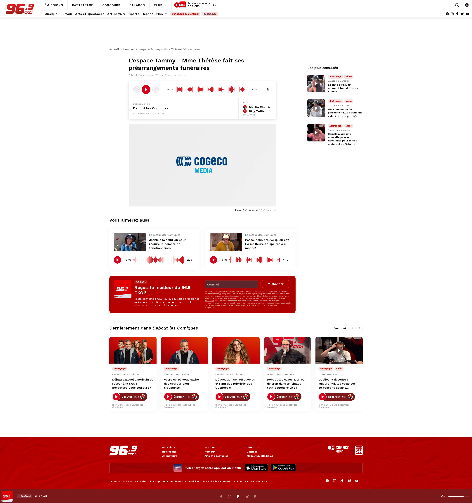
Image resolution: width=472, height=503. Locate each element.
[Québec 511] (359, 453)
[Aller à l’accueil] (20, 9)
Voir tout (340, 328)
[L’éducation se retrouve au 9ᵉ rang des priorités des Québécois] (236, 350)
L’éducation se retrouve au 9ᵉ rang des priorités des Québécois (235, 383)
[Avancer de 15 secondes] (155, 89)
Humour (209, 451)
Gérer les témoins (172, 481)
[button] (220, 496)
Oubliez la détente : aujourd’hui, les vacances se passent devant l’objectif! (337, 384)
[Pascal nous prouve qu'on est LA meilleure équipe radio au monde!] (226, 242)
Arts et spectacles (216, 455)
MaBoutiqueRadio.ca (260, 455)
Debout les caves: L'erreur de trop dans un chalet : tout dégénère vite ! (286, 383)
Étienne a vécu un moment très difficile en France (344, 88)
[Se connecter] (467, 5)
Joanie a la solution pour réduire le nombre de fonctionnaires (167, 244)
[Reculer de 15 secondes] (136, 89)
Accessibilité (192, 481)
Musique (210, 447)
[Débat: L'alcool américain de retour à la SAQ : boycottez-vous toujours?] (133, 350)
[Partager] (268, 89)
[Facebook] (447, 14)
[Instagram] (452, 14)
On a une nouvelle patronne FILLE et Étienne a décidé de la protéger (345, 113)
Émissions (169, 447)
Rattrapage (169, 451)
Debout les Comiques (150, 108)
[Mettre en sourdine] (442, 496)
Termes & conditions (120, 481)
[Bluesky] (462, 14)
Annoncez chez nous (256, 481)
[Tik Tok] (457, 14)
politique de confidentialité (234, 305)
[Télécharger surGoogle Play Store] (283, 468)
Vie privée (140, 481)
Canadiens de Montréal (185, 14)
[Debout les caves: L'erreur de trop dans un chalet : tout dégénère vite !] (287, 350)
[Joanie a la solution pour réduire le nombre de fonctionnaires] (130, 242)
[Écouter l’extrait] (146, 89)
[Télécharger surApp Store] (256, 468)
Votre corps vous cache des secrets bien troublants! (181, 383)
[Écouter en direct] (177, 5)
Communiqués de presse (216, 481)
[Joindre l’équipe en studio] (214, 5)
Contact (252, 451)
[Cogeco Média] (338, 451)
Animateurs (169, 455)
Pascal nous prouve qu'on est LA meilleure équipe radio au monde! (267, 244)
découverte (210, 14)
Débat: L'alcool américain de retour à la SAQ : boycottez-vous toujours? (132, 383)
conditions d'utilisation (270, 305)
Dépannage (154, 481)
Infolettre (253, 447)
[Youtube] (467, 14)
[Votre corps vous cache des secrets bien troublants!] (184, 350)
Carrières (237, 481)
